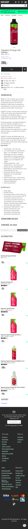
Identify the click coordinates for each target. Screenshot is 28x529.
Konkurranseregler (7, 473)
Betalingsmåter (6, 471)
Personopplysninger (8, 449)
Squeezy (20, 15)
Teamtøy (18, 482)
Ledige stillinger (20, 475)
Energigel (14, 15)
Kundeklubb (5, 458)
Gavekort (4, 437)
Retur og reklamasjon (5, 481)
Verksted (18, 485)
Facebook (20, 437)
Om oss (18, 478)
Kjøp (11, 69)
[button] (14, 95)
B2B (17, 487)
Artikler (4, 460)
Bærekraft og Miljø (7, 453)
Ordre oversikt (6, 446)
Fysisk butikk (19, 471)
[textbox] (8, 230)
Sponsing (18, 480)
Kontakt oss (19, 473)
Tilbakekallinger (6, 489)
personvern (13, 425)
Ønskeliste (5, 451)
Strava (19, 442)
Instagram (20, 439)
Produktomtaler (6, 478)
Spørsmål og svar (7, 484)
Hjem (2, 15)
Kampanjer (5, 439)
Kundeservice (5, 475)
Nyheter (4, 444)
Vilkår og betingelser (8, 486)
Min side (4, 442)
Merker (4, 456)
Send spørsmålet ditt (22, 230)
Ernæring (7, 15)
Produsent (4, 403)
